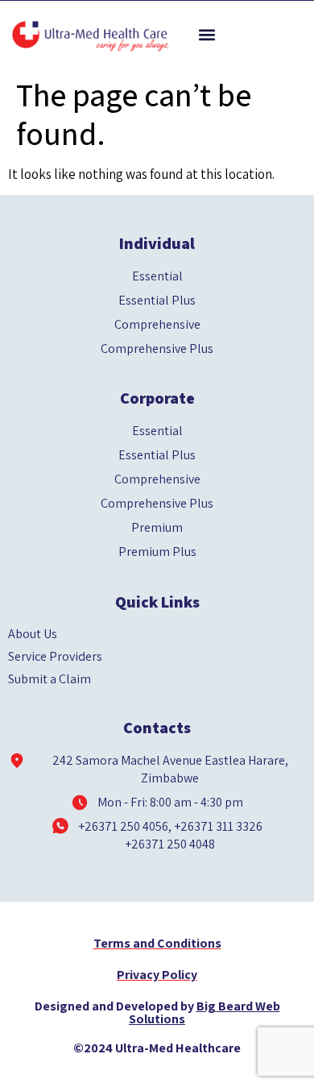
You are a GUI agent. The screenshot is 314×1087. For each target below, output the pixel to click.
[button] (206, 35)
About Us (32, 634)
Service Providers (55, 657)
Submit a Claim (49, 679)
